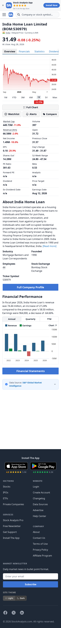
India (8, 32)
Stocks (6, 486)
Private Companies (13, 504)
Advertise (38, 510)
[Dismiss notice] (3, 5)
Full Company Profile (30, 287)
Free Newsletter (12, 526)
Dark (22, 598)
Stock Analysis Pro (13, 520)
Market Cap (9, 121)
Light (10, 598)
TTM (49, 319)
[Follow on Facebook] (5, 612)
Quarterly (30, 319)
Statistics (39, 51)
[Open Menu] (4, 14)
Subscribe (30, 584)
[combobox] (37, 14)
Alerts (33, 114)
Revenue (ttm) (10, 129)
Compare (51, 114)
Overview (9, 51)
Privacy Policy (40, 549)
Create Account (41, 492)
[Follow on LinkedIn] (22, 612)
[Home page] (11, 14)
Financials (24, 51)
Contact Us (39, 538)
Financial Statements (30, 371)
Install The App (11, 538)
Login (36, 486)
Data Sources (40, 504)
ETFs (5, 498)
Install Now (51, 5)
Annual (11, 319)
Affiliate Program (42, 555)
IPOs (5, 492)
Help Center (39, 516)
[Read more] (49, 246)
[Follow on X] (13, 612)
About (36, 532)
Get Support (10, 532)
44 (4, 267)
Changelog (39, 498)
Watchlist (13, 114)
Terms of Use (40, 543)
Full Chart (32, 107)
